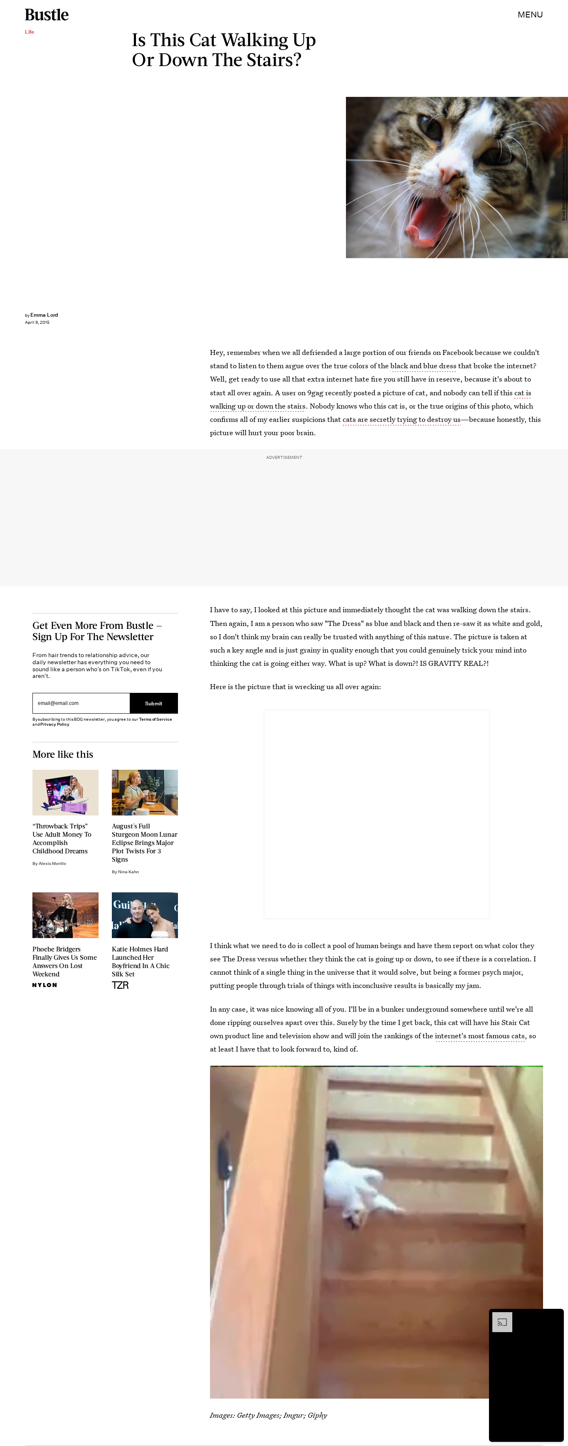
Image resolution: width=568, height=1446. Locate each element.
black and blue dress (423, 365)
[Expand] (498, 1316)
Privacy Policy (54, 724)
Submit (154, 703)
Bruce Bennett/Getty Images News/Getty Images (564, 177)
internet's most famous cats (480, 1035)
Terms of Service (155, 719)
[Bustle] (47, 14)
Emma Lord (44, 314)
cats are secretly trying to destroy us (402, 419)
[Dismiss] (554, 1316)
